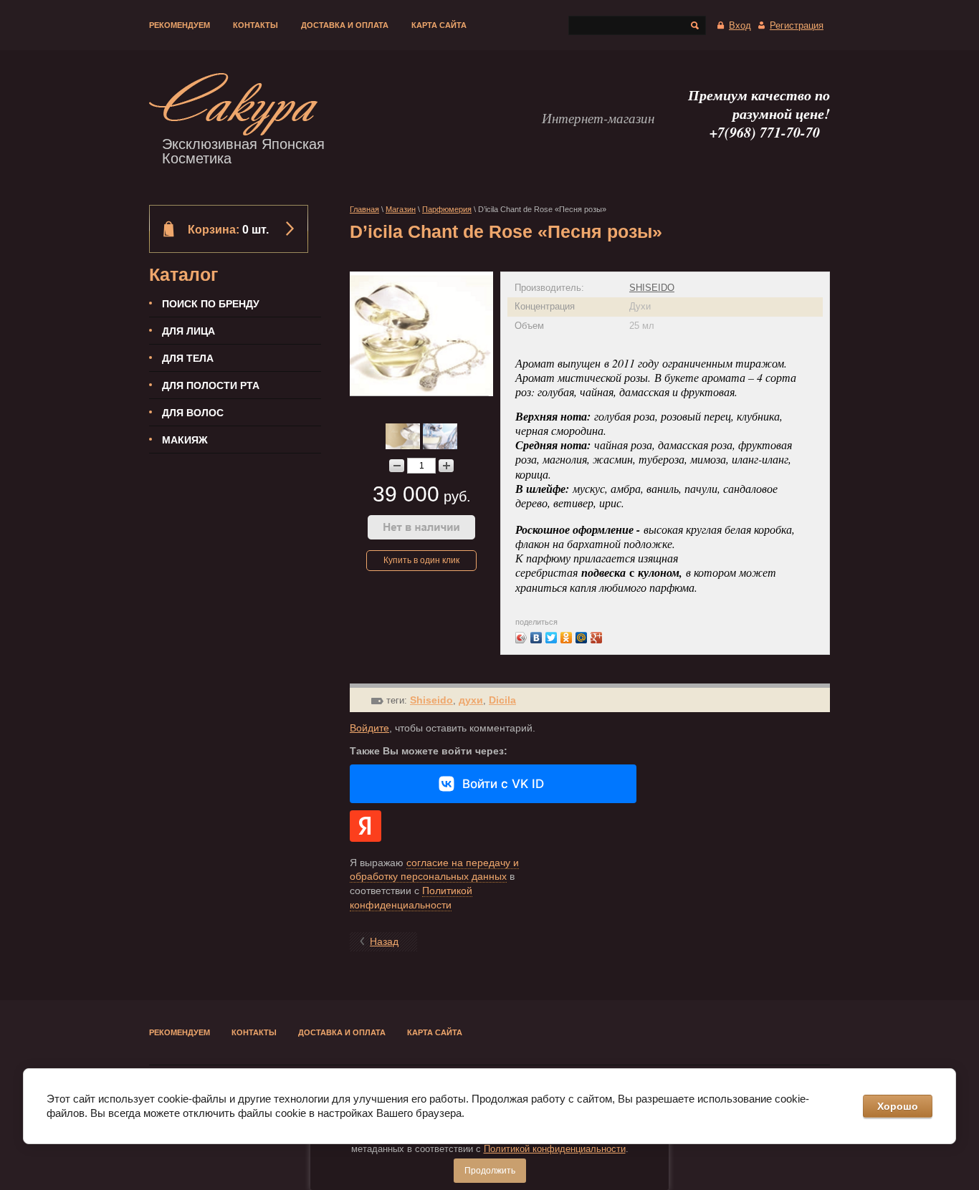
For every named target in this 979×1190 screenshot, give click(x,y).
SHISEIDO (651, 287)
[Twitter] (551, 637)
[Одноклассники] (566, 637)
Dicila (502, 700)
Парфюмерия (447, 209)
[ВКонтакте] (536, 637)
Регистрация (796, 25)
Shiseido (431, 700)
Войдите (369, 728)
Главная (364, 209)
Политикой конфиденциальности (555, 1148)
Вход (740, 25)
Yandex (365, 826)
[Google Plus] (596, 637)
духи (471, 700)
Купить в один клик (421, 560)
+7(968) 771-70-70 (765, 132)
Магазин (401, 209)
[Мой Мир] (581, 637)
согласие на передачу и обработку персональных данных (434, 870)
